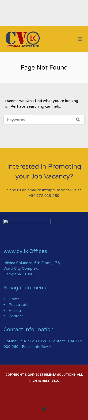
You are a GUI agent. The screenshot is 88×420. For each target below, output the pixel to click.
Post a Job (18, 304)
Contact (16, 316)
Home (14, 299)
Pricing (15, 310)
